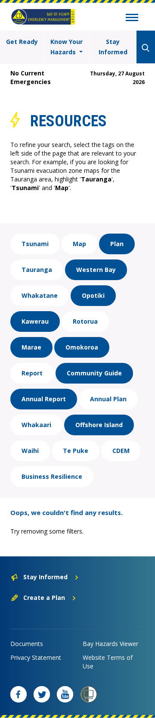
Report (32, 373)
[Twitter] (42, 694)
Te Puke (75, 450)
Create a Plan (44, 597)
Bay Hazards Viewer (110, 644)
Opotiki (93, 295)
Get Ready (22, 41)
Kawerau (35, 321)
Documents (26, 644)
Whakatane (40, 295)
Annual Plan (108, 399)
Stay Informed (113, 46)
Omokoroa (81, 347)
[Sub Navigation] (132, 18)
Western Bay (96, 269)
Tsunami (35, 244)
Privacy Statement (35, 657)
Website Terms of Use (108, 661)
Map (79, 244)
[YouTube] (65, 694)
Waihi (30, 450)
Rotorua (85, 321)
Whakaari (36, 425)
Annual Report (44, 399)
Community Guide (94, 373)
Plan (117, 244)
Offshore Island (99, 425)
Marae (31, 347)
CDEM (121, 450)
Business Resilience (52, 476)
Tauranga (37, 269)
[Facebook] (18, 694)
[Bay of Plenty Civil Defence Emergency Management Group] (43, 17)
